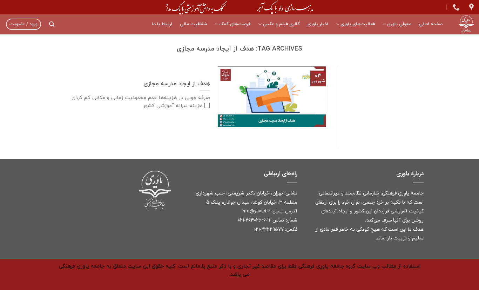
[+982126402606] (455, 7)
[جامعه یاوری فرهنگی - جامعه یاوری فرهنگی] (463, 24)
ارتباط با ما (162, 24)
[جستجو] (51, 24)
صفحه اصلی (431, 24)
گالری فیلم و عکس (281, 24)
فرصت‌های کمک (234, 24)
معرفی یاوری (399, 24)
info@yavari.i (255, 211)
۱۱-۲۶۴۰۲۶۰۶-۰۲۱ (254, 220)
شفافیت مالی (193, 24)
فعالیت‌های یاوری (357, 24)
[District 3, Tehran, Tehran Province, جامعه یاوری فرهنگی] (470, 7)
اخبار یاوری (318, 24)
